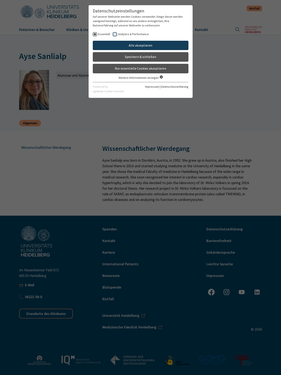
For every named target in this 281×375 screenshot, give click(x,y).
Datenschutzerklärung (174, 87)
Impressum (152, 87)
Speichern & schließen (140, 57)
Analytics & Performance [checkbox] (133, 34)
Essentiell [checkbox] (104, 34)
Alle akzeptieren (140, 45)
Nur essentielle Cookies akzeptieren (140, 68)
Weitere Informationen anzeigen (139, 78)
